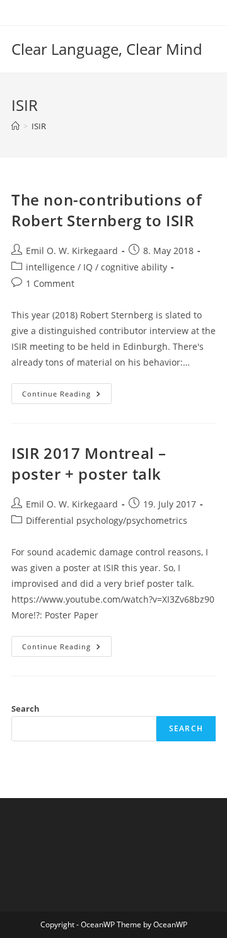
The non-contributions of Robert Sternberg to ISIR (106, 210)
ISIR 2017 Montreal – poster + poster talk (88, 464)
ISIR (39, 126)
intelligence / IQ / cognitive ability (96, 267)
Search (25, 708)
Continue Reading (67, 396)
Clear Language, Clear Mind (106, 48)
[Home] (15, 126)
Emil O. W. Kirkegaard (72, 251)
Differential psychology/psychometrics (106, 520)
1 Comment (50, 283)
